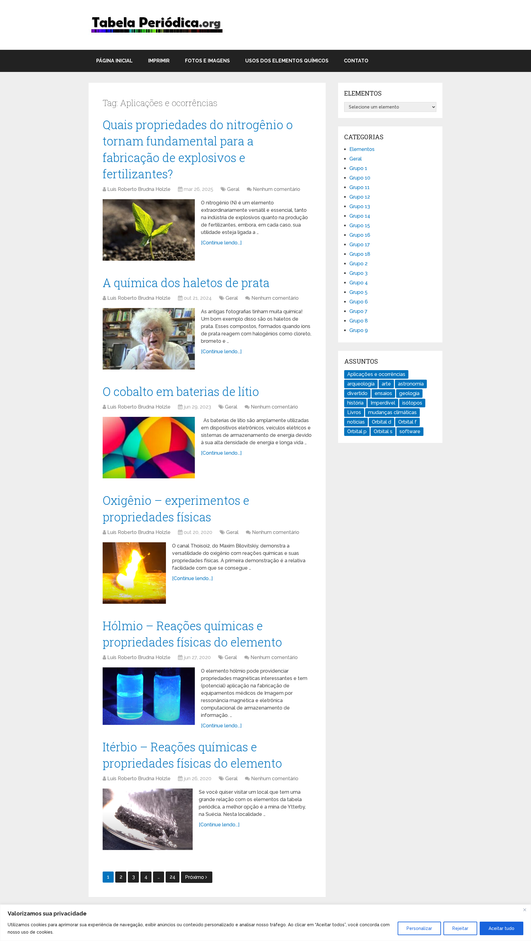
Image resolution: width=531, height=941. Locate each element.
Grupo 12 (359, 197)
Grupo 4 (358, 283)
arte (386, 384)
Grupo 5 (358, 292)
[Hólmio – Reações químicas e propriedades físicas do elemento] (149, 696)
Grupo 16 (359, 235)
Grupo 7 (358, 311)
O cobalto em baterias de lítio (181, 391)
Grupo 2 (358, 264)
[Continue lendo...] (221, 243)
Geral (233, 189)
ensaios (383, 393)
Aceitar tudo (501, 928)
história (355, 403)
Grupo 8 (358, 321)
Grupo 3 (358, 273)
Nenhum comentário (276, 189)
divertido (357, 393)
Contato (356, 61)
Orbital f (407, 422)
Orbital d (381, 422)
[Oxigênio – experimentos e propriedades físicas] (134, 573)
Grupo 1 (358, 168)
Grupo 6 (358, 302)
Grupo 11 (359, 187)
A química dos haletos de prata (186, 282)
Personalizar (419, 928)
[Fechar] (524, 909)
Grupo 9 (358, 330)
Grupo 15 (359, 225)
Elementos (362, 149)
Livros (354, 412)
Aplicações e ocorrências (376, 374)
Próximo (195, 877)
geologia (409, 393)
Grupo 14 (359, 216)
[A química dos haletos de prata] (149, 339)
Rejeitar (460, 928)
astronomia (411, 384)
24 (172, 877)
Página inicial (114, 61)
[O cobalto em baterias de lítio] (149, 447)
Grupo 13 (359, 206)
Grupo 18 (359, 254)
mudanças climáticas (392, 412)
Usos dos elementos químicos (286, 61)
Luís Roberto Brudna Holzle (139, 189)
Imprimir (159, 61)
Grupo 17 (359, 244)
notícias (356, 422)
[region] (265, 922)
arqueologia (361, 384)
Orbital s (383, 431)
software (409, 431)
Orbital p (357, 431)
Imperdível (383, 403)
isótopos (412, 403)
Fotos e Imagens (207, 61)
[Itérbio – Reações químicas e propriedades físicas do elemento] (148, 819)
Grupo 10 (359, 178)
